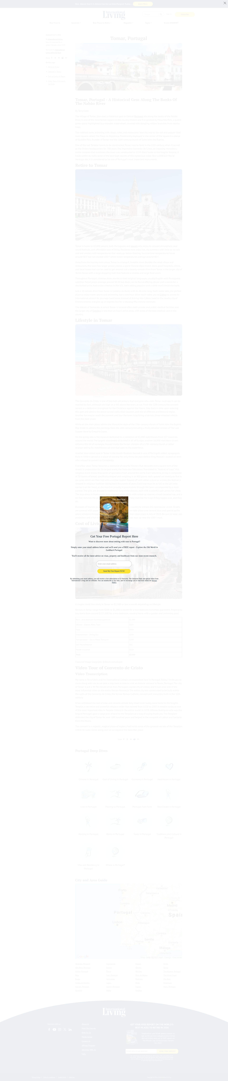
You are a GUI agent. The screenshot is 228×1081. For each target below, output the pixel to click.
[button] (225, 3)
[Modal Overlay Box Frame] (114, 540)
